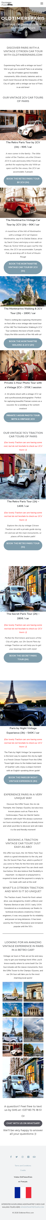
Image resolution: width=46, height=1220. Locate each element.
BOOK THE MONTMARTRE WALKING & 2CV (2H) (23, 343)
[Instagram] (22, 1157)
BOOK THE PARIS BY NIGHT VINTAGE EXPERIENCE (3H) (23, 779)
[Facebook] (10, 1157)
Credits (23, 1170)
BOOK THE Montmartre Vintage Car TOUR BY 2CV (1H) (23, 267)
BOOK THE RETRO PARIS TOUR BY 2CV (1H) (23, 181)
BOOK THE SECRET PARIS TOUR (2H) (23, 658)
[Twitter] (16, 1157)
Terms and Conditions (23, 1166)
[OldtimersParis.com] (7, 3)
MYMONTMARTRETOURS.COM (32, 1207)
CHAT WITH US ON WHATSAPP (23, 1123)
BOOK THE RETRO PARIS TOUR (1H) (23, 545)
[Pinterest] (28, 1157)
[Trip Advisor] (34, 1157)
